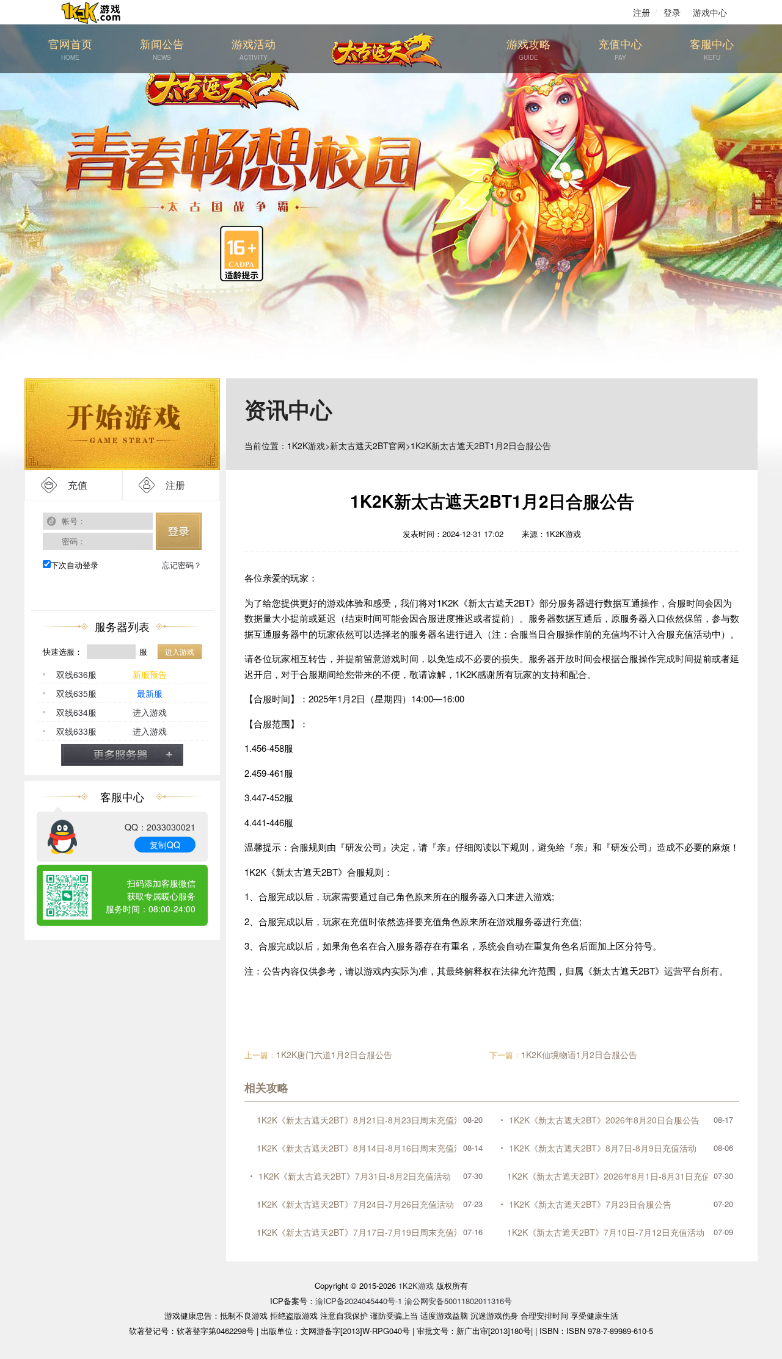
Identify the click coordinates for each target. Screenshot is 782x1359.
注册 (641, 12)
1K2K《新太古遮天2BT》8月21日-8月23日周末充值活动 (357, 1120)
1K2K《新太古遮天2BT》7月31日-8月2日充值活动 (354, 1176)
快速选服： (62, 651)
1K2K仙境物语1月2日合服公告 (579, 1054)
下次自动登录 (74, 565)
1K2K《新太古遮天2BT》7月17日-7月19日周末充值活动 (357, 1232)
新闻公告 (162, 48)
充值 (77, 485)
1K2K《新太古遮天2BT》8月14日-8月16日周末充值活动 (357, 1148)
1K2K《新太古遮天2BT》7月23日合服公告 (590, 1204)
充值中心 (620, 48)
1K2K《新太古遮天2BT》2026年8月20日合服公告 (604, 1120)
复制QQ (165, 844)
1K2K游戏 (306, 445)
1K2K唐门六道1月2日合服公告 (334, 1054)
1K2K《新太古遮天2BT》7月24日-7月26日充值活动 (355, 1204)
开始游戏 (122, 424)
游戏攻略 (528, 48)
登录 (672, 12)
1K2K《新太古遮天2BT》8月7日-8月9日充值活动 (602, 1148)
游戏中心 (710, 12)
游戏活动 (254, 48)
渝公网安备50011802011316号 (458, 1301)
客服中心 (712, 48)
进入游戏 (179, 651)
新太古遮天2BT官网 (368, 445)
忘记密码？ (182, 565)
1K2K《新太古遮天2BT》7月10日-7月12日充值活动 (605, 1232)
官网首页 (70, 48)
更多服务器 (122, 755)
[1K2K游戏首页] (98, 12)
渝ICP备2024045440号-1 (358, 1301)
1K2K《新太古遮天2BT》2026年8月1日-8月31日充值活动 (607, 1176)
